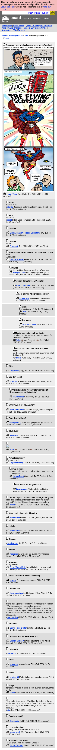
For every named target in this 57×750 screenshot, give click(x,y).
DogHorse (14, 371)
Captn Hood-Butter (18, 628)
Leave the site (7, 7)
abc (8, 710)
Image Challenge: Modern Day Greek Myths (27, 28)
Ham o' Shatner (17, 259)
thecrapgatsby (16, 593)
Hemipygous (12, 543)
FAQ (15, 30)
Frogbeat (14, 246)
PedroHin (14, 435)
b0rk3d (10, 207)
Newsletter (6, 30)
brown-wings (22, 489)
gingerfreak (15, 732)
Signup (5, 21)
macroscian (12, 617)
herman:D (11, 653)
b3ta (5, 17)
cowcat (13, 580)
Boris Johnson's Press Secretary (25, 233)
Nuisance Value (29, 324)
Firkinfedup (15, 531)
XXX (26, 36)
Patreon (21, 30)
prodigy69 (14, 677)
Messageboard (15, 36)
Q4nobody (14, 721)
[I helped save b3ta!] (5, 194)
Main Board (7, 26)
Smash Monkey (17, 641)
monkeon (14, 664)
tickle (18, 358)
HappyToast (12, 194)
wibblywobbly (19, 272)
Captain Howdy (16, 463)
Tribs (18, 340)
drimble (13, 381)
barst (9, 220)
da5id (12, 505)
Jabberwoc (24, 298)
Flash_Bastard (16, 745)
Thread (6, 38)
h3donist (14, 554)
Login (44, 18)
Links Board (18, 26)
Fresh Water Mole (18, 567)
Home (4, 36)
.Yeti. (24, 312)
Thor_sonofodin (17, 410)
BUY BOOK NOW (38, 13)
